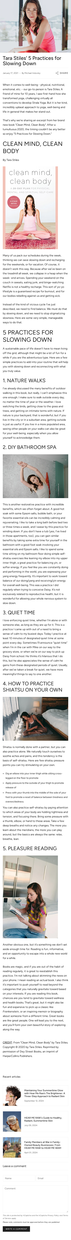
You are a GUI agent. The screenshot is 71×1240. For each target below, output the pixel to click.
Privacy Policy (53, 1215)
